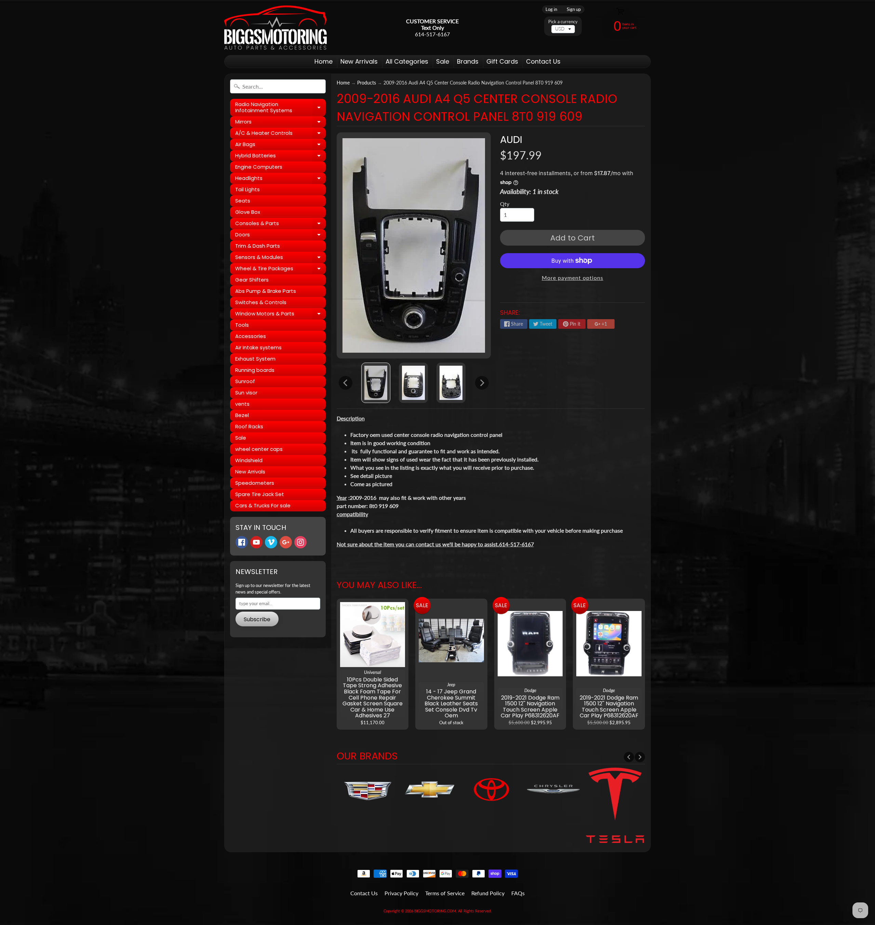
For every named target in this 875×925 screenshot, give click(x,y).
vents (242, 403)
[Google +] (286, 542)
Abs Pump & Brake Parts (265, 291)
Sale (442, 61)
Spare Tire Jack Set (259, 494)
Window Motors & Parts (280, 315)
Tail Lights (247, 189)
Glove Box (247, 212)
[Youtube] (256, 542)
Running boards (254, 370)
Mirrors (280, 123)
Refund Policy (487, 893)
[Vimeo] (271, 542)
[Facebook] (241, 542)
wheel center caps (259, 449)
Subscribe (257, 619)
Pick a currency (563, 21)
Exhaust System (255, 358)
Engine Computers (258, 166)
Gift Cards (502, 61)
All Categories (407, 61)
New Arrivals (359, 61)
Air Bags (280, 145)
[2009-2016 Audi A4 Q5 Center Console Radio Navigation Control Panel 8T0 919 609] (375, 383)
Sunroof (245, 381)
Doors (280, 235)
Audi (511, 139)
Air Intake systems (258, 347)
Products (366, 83)
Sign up (574, 9)
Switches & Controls (260, 302)
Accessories (250, 336)
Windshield (248, 460)
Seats (242, 200)
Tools (242, 324)
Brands (468, 61)
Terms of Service (445, 893)
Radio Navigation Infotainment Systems (280, 108)
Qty (504, 203)
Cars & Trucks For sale (263, 505)
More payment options (572, 277)
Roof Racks (249, 426)
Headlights (280, 179)
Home (323, 61)
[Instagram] (300, 542)
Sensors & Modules (280, 258)
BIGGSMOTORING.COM (435, 911)
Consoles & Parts (280, 224)
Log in (551, 9)
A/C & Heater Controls (280, 134)
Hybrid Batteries (280, 156)
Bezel (242, 415)
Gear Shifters (252, 279)
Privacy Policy (401, 893)
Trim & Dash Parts (257, 245)
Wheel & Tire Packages (280, 269)
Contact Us (543, 61)
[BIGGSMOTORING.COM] (275, 27)
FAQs (518, 893)
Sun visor (246, 392)
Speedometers (254, 482)
